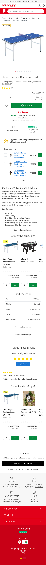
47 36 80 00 (38, 484)
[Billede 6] (24, 71)
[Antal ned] (6, 98)
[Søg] (41, 11)
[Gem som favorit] (17, 242)
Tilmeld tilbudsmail (23, 463)
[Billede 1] (15, 71)
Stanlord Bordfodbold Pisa (28, 260)
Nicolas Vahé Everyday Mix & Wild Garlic (29, 412)
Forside (4, 18)
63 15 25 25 (39, 487)
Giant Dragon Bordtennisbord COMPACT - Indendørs (9, 263)
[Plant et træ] (25, 542)
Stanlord (37, 304)
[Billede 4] (21, 71)
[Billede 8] (28, 71)
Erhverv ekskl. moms (15, 469)
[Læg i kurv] (15, 285)
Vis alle (23, 180)
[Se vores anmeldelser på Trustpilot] (23, 532)
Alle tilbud (34, 502)
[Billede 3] (19, 71)
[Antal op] (15, 98)
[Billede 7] (26, 71)
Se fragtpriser (23, 118)
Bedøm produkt (23, 364)
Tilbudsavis (34, 499)
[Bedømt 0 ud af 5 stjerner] (7, 271)
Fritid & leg (26, 18)
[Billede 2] (17, 71)
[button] (6, 25)
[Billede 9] (30, 71)
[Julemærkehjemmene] (19, 542)
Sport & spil (36, 18)
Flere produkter (14, 18)
